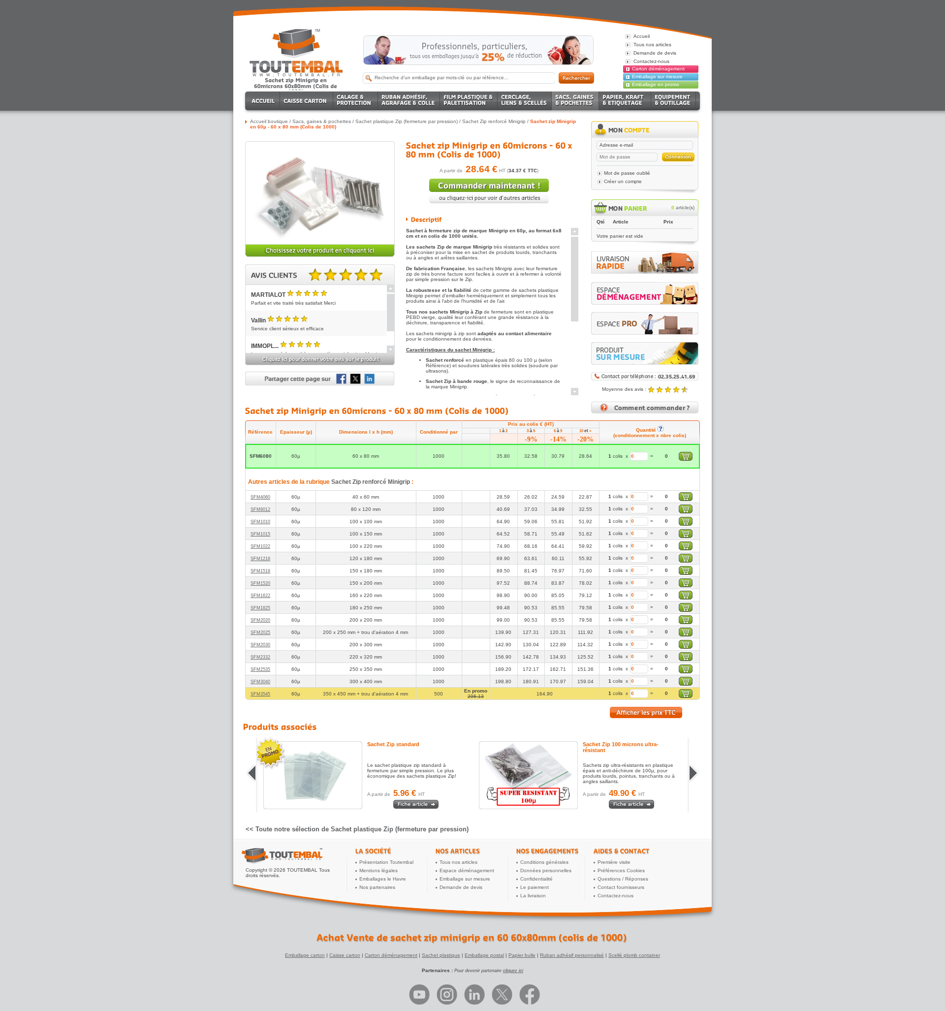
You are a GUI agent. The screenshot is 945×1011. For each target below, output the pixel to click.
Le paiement (534, 887)
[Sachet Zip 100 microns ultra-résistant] (533, 775)
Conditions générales (544, 862)
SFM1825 (260, 607)
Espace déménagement (467, 870)
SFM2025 (260, 632)
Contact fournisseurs (621, 887)
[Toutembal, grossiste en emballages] (296, 74)
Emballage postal (484, 955)
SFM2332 (260, 657)
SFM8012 (260, 509)
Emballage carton (305, 955)
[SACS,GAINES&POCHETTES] (575, 101)
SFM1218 (260, 558)
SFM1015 (260, 534)
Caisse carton (344, 955)
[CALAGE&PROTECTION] (355, 101)
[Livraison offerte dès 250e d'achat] (478, 50)
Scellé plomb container (634, 955)
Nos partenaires (377, 887)
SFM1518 (260, 571)
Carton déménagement (658, 68)
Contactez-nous (615, 895)
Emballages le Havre (382, 879)
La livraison (533, 895)
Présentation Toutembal (386, 862)
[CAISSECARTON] (306, 101)
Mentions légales (378, 870)
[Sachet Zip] (318, 775)
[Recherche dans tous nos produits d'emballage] (576, 78)
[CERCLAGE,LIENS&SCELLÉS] (525, 101)
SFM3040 (260, 681)
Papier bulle (522, 955)
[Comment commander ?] (644, 411)
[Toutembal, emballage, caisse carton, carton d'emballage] (296, 85)
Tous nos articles (458, 862)
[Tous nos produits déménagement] (644, 293)
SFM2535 (260, 669)
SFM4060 (260, 497)
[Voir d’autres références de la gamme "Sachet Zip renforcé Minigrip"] (489, 201)
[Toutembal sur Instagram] (447, 994)
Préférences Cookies (621, 870)
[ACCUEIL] (264, 101)
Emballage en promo (655, 84)
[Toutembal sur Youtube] (419, 994)
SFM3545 (260, 694)
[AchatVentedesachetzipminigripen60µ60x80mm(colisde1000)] (472, 938)
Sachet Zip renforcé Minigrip (494, 121)
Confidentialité (536, 879)
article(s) (682, 207)
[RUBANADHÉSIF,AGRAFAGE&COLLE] (409, 101)
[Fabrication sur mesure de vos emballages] (644, 353)
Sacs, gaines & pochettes (321, 121)
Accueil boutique (269, 121)
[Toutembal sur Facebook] (529, 994)
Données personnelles (545, 870)
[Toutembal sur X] (502, 994)
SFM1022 (260, 546)
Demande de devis (461, 887)
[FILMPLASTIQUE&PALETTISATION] (469, 101)
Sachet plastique (441, 955)
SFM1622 (260, 595)
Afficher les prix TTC (646, 712)
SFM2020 (260, 620)
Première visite (614, 862)
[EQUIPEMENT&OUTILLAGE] (673, 101)
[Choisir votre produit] (320, 255)
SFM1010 (260, 521)
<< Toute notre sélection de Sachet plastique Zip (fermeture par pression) (357, 829)
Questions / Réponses (623, 879)
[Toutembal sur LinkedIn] (474, 994)
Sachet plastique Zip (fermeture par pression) (406, 121)
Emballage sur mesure (657, 76)
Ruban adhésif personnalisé (572, 955)
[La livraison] (644, 272)
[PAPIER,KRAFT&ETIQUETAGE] (625, 101)
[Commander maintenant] (489, 190)
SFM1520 (260, 583)
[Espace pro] (644, 323)
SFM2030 (260, 644)
